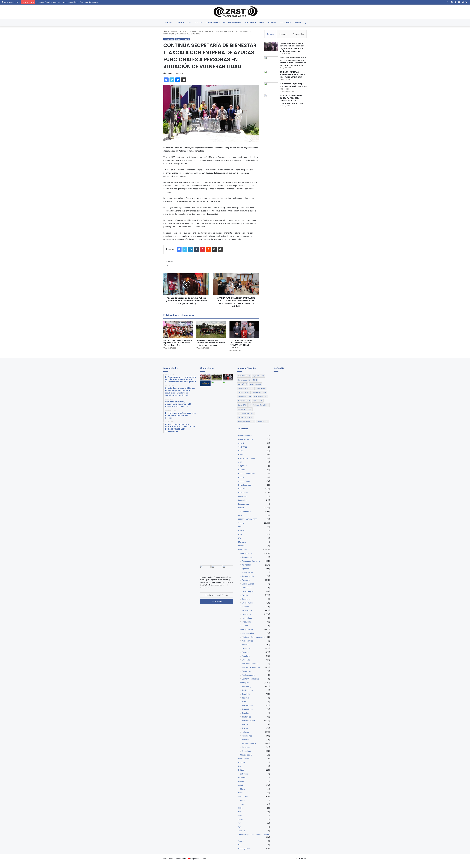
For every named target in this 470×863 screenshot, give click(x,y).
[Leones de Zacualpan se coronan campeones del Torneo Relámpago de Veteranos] (211, 329)
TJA (239, 827)
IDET (240, 534)
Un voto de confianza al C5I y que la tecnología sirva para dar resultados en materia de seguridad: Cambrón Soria (293, 61)
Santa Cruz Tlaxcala (250, 679)
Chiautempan (247, 591)
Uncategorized (245, 417)
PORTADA (168, 23)
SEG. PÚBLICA (285, 23)
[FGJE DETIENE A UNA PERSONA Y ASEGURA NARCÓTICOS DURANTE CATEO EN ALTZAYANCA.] (205, 383)
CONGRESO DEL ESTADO (215, 23)
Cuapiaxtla (246, 599)
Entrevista (244, 774)
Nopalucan (244, 401)
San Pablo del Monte (259, 405)
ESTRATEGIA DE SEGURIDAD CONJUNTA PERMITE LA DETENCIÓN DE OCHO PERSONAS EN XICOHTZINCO (292, 99)
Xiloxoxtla (246, 739)
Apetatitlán (244, 376)
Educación (242, 500)
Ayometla (258, 376)
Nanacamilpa (247, 641)
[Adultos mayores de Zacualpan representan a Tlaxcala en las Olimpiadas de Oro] (178, 329)
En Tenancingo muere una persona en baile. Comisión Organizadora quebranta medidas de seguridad (292, 47)
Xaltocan (245, 732)
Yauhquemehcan (246, 422)
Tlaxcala (241, 831)
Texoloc (245, 713)
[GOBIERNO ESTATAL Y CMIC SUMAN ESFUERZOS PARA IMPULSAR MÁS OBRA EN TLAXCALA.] (244, 329)
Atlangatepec (247, 572)
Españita (245, 606)
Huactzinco (247, 610)
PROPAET (242, 778)
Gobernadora (259, 392)
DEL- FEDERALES (234, 23)
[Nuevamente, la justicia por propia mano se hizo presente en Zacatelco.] (271, 87)
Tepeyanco (247, 698)
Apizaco (245, 568)
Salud (242, 405)
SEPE (240, 808)
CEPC (240, 451)
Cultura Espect (244, 481)
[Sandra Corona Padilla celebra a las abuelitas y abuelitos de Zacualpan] (205, 568)
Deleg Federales (244, 485)
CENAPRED (242, 447)
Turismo (241, 841)
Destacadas (169, 39)
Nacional (241, 762)
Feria (240, 515)
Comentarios (298, 34)
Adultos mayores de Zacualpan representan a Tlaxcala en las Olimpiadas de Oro (177, 342)
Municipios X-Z (246, 755)
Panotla (245, 652)
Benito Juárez (248, 584)
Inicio (167, 31)
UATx (240, 845)
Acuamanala (247, 557)
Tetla (244, 701)
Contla (242, 384)
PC (239, 766)
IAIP (239, 527)
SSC (242, 804)
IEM (239, 538)
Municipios (260, 397)
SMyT (240, 819)
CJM (240, 462)
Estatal (178, 39)
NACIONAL (272, 23)
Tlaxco (245, 724)
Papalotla (246, 656)
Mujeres (241, 546)
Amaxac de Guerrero (251, 561)
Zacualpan (246, 751)
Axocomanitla (248, 576)
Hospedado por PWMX (198, 859)
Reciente (283, 34)
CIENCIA (297, 23)
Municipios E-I (243, 759)
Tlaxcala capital (246, 413)
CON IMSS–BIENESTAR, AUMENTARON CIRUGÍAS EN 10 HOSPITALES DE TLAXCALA (292, 74)
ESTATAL (179, 23)
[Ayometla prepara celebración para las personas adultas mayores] (217, 383)
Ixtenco (245, 625)
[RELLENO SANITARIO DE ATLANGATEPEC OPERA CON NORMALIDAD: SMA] (228, 568)
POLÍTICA (198, 23)
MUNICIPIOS (249, 23)
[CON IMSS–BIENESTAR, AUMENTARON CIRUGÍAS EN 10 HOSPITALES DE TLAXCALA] (271, 75)
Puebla (241, 781)
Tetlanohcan (247, 705)
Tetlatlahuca (247, 709)
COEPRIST (242, 466)
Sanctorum (246, 671)
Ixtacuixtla (246, 622)
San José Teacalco (250, 663)
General (174, 31)
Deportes (255, 384)
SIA (239, 812)
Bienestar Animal (245, 436)
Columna (241, 470)
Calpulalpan (247, 587)
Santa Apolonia (248, 675)
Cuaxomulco (247, 603)
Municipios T (245, 683)
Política (257, 401)
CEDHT (262, 23)
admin (167, 73)
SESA (242, 789)
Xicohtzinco (247, 736)
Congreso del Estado (247, 380)
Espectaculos (243, 504)
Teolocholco (247, 690)
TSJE (189, 23)
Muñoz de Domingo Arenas (253, 637)
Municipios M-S (246, 629)
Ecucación (242, 496)
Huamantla (244, 397)
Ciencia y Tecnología (246, 458)
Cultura (241, 477)
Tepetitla (246, 694)
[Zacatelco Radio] (235, 12)
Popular (270, 34)
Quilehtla (246, 660)
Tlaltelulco (246, 717)
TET (239, 823)
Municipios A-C (246, 553)
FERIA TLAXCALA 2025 (247, 519)
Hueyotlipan (247, 618)
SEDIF (240, 793)
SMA (240, 816)
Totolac (245, 728)
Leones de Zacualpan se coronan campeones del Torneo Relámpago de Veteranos (210, 342)
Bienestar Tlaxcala (245, 439)
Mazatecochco (248, 633)
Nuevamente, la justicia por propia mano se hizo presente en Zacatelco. (293, 86)
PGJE (242, 800)
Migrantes (242, 542)
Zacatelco (262, 422)
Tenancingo (247, 686)
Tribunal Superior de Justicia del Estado (253, 835)
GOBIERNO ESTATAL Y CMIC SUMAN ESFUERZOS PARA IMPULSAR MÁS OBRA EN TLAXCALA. (72, 2)
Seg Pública (244, 409)
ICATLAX (241, 531)
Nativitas (245, 644)
